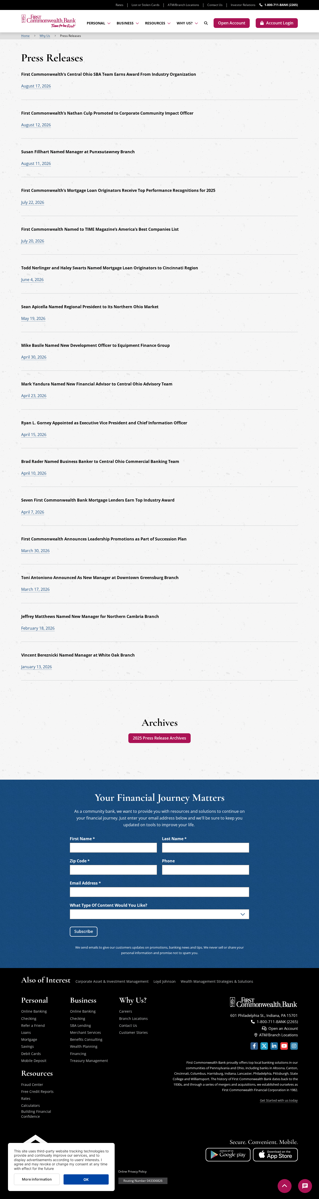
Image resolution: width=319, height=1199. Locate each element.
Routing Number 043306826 (142, 1181)
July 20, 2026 (32, 241)
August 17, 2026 (36, 86)
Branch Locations (133, 1018)
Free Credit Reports (37, 1091)
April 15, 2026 (33, 434)
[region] (159, 35)
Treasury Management (89, 1060)
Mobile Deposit (33, 1060)
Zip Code (80, 861)
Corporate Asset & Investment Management (112, 981)
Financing (78, 1053)
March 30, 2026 (35, 550)
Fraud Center (32, 1084)
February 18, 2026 (38, 628)
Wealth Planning (83, 1046)
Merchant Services (85, 1032)
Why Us (45, 36)
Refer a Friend (33, 1025)
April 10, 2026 (33, 473)
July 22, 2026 (32, 202)
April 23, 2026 (33, 395)
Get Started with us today (279, 1100)
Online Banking (34, 1011)
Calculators (30, 1105)
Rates (119, 5)
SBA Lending (80, 1025)
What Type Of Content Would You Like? (108, 905)
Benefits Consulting (86, 1039)
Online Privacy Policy (132, 1171)
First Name (82, 838)
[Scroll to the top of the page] (285, 1186)
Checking (28, 1018)
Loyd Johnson (165, 981)
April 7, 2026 (32, 512)
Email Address (85, 883)
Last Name (174, 838)
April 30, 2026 (33, 357)
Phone (168, 861)
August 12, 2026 (36, 125)
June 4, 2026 (32, 279)
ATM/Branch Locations (183, 5)
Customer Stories (133, 1032)
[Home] (48, 21)
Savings (27, 1046)
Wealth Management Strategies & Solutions (217, 981)
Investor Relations (243, 5)
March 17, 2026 (35, 589)
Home (25, 36)
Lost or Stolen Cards (146, 5)
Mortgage (29, 1039)
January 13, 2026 (36, 667)
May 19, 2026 (33, 318)
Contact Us (215, 5)
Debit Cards (31, 1053)
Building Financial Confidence (36, 1114)
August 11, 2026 (36, 163)
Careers (125, 1011)
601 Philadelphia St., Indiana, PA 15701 (264, 1015)
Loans (26, 1032)
